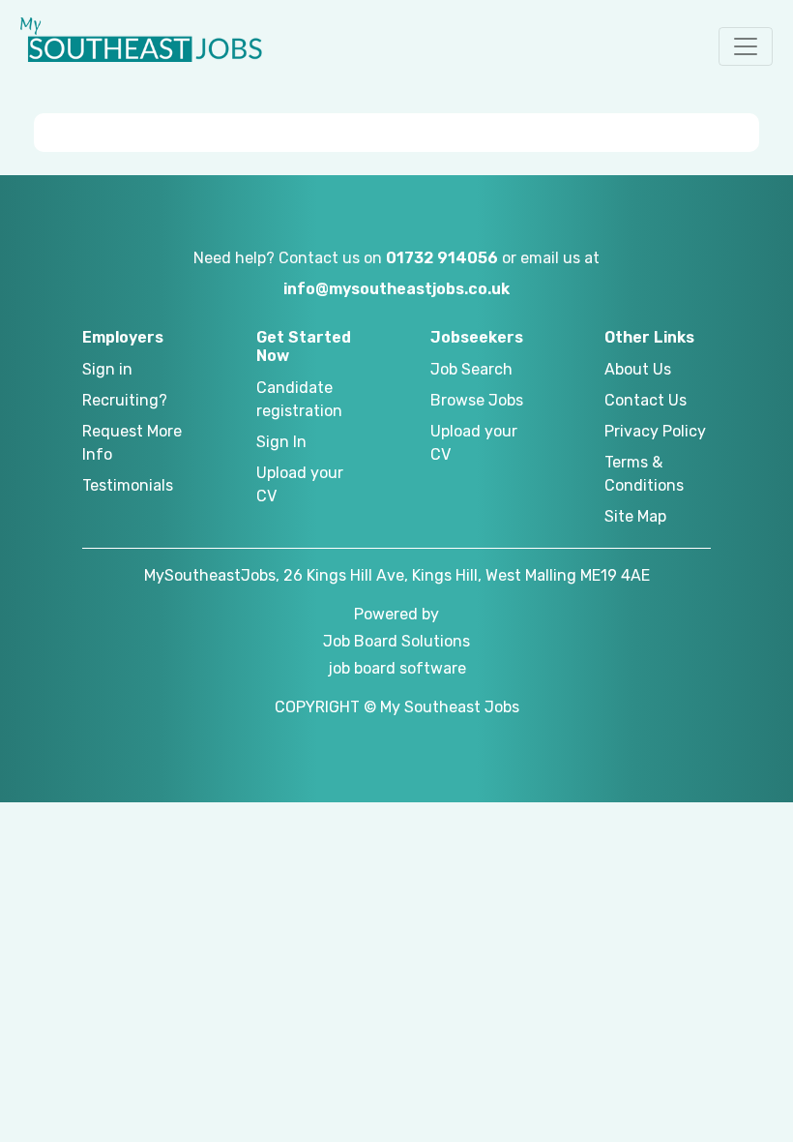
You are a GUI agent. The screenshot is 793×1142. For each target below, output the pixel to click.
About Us (637, 369)
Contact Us (645, 400)
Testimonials (127, 485)
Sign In (281, 442)
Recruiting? (124, 400)
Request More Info (132, 443)
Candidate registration (299, 399)
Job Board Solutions (396, 641)
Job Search (471, 369)
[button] (746, 46)
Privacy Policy (655, 431)
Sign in (107, 369)
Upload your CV (299, 484)
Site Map (635, 516)
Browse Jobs (476, 400)
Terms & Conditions (644, 474)
